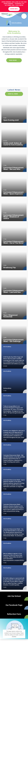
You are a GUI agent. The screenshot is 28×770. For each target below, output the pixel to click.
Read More (13, 60)
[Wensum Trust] (7, 14)
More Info (14, 9)
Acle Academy (7, 346)
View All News (13, 94)
